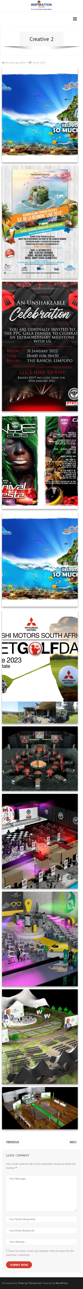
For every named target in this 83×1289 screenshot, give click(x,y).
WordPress (61, 1283)
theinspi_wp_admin (15, 62)
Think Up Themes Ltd (29, 1283)
